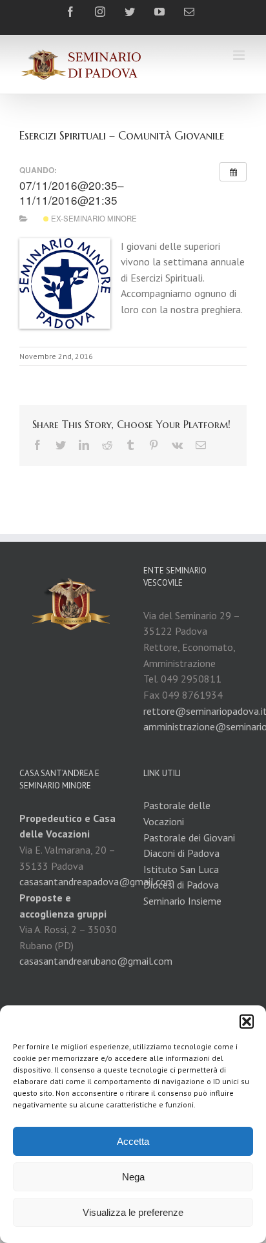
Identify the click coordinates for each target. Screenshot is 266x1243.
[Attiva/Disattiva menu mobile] (240, 55)
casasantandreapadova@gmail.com (96, 881)
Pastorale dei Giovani (189, 837)
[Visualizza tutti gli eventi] (233, 171)
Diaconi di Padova (181, 853)
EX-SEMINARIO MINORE (93, 218)
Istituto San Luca (181, 869)
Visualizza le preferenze (133, 1212)
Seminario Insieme (182, 900)
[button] (246, 1021)
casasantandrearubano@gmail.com (95, 960)
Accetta (133, 1141)
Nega (133, 1176)
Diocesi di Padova (181, 884)
